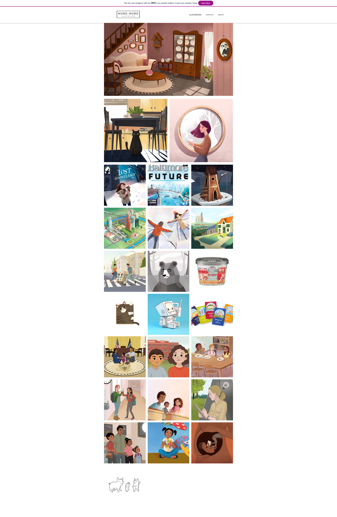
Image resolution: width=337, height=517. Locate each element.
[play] (227, 25)
